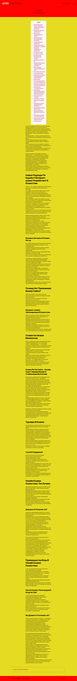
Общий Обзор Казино (39, 98)
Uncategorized (38, 10)
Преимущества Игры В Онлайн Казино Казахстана (39, 64)
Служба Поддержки (38, 53)
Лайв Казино (37, 79)
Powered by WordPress (26, 678)
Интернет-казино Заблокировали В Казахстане (38, 39)
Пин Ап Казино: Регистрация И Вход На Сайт (39, 69)
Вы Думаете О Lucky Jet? (39, 71)
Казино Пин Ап (37, 121)
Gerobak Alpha (18, 678)
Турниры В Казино (38, 52)
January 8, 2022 (42, 12)
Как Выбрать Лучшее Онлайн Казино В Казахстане (39, 105)
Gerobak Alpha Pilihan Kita (66, 3)
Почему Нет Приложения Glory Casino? (38, 35)
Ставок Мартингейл (38, 73)
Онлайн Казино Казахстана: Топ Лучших (37, 57)
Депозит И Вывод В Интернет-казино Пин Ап (39, 112)
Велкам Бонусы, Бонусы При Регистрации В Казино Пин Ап (39, 76)
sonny (36, 12)
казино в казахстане (30, 444)
